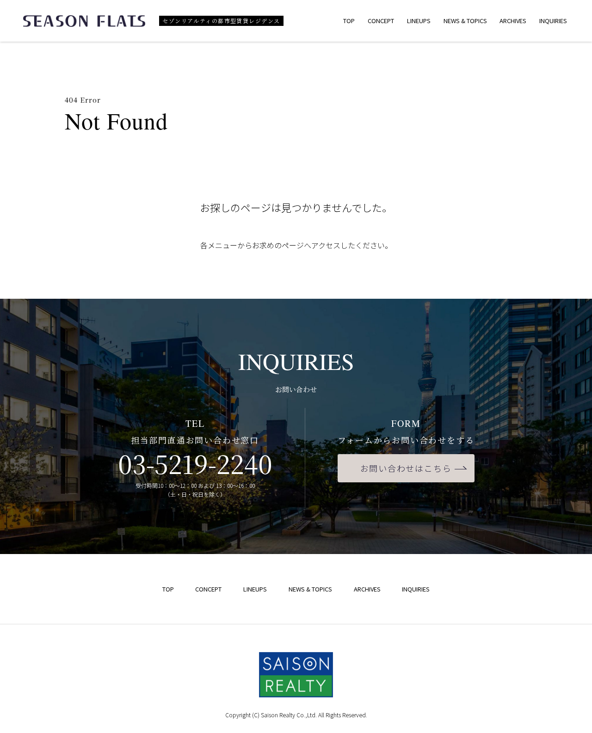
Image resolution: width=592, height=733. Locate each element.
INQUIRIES (553, 20)
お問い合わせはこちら (406, 468)
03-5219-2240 (195, 463)
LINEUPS (419, 20)
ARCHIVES (513, 20)
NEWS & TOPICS (465, 20)
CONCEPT (381, 20)
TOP (349, 20)
